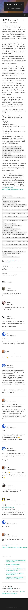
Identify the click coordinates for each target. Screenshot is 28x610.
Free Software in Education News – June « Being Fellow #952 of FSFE (15, 569)
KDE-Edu (17, 261)
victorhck (9, 426)
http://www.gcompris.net (8, 507)
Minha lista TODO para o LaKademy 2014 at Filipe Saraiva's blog (14, 578)
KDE (13, 261)
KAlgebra (10, 261)
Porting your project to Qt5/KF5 (9, 274)
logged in (10, 588)
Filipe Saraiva (10, 485)
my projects (21, 261)
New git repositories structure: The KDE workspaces (11, 268)
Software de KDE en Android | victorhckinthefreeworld (13, 565)
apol (8, 351)
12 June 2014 (5, 22)
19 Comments (13, 22)
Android (6, 261)
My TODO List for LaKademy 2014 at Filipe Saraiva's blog (15, 573)
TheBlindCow (14, 4)
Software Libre (8, 262)
